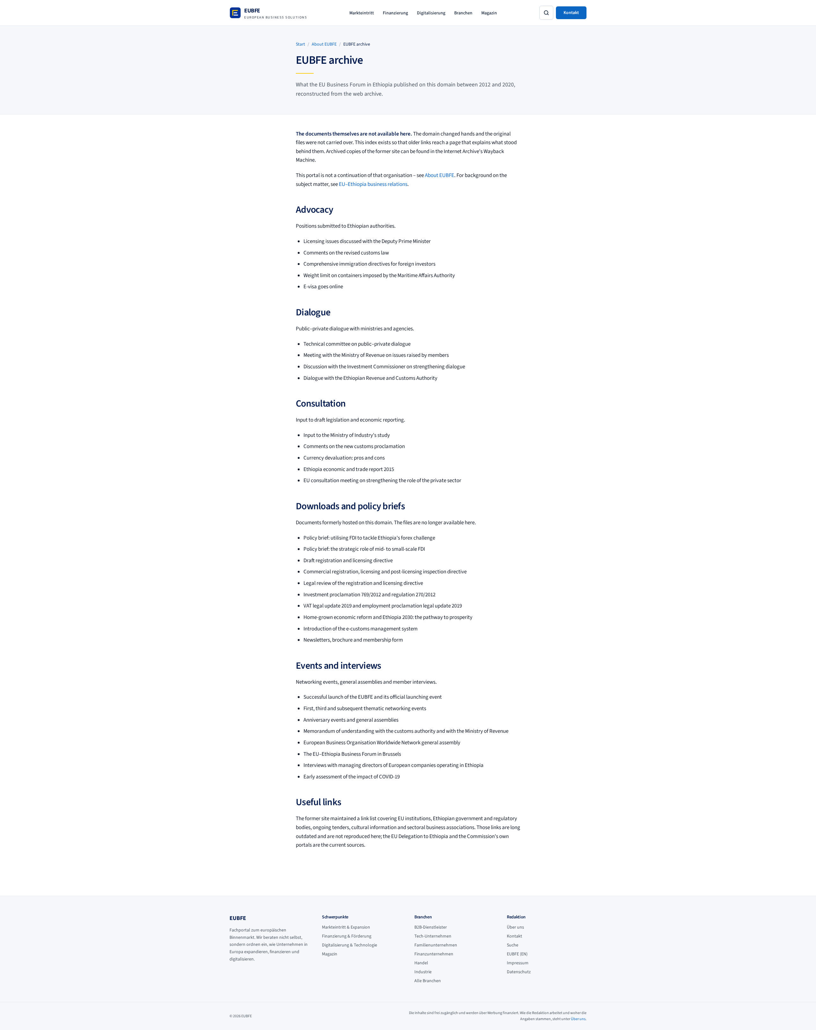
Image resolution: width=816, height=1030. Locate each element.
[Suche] (546, 13)
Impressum (517, 963)
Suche (512, 945)
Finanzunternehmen (433, 954)
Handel (421, 963)
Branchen (463, 13)
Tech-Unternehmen (432, 936)
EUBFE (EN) (517, 954)
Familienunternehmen (435, 945)
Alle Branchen (427, 981)
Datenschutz (519, 972)
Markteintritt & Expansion (346, 927)
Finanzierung (395, 13)
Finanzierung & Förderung (346, 936)
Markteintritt (361, 13)
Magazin (489, 13)
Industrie (423, 972)
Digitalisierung (431, 13)
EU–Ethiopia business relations (373, 184)
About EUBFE (324, 44)
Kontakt (571, 13)
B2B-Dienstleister (430, 927)
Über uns (515, 927)
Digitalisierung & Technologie (349, 945)
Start (300, 44)
